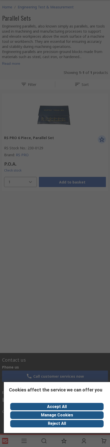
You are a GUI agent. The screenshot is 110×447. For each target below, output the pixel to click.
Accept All (57, 406)
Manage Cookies (57, 415)
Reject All (57, 423)
